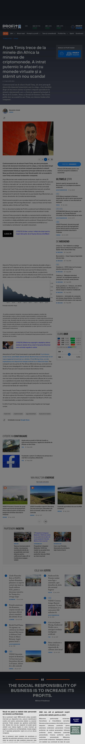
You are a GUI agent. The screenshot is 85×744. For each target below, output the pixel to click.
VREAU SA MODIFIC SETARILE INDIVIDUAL (75, 730)
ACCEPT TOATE (76, 720)
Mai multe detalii (15, 733)
